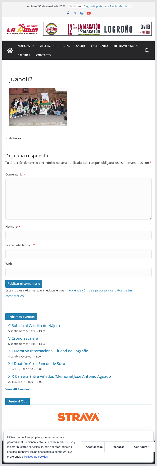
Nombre (12, 226)
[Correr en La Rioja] (10, 50)
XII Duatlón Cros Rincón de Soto (36, 363)
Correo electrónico (20, 245)
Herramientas (124, 46)
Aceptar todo (94, 446)
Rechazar (118, 446)
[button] (32, 46)
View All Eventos (17, 389)
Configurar (141, 446)
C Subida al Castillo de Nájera (34, 325)
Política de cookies (36, 456)
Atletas (45, 46)
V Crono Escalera (23, 338)
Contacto (43, 55)
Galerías (24, 55)
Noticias (24, 46)
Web (8, 264)
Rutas (66, 46)
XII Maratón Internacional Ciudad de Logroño (48, 350)
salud (80, 46)
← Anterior (13, 138)
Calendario (99, 46)
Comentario (15, 174)
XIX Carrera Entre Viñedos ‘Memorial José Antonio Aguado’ (60, 376)
